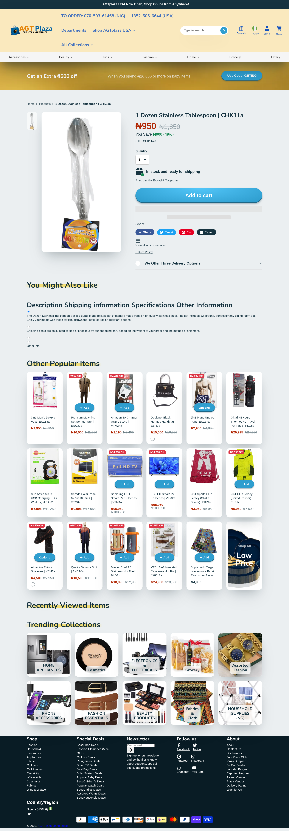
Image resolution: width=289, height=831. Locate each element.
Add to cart (198, 195)
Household (34, 749)
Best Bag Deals (87, 769)
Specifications (153, 305)
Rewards (241, 33)
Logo (31, 30)
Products (45, 103)
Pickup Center (236, 777)
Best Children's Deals (91, 781)
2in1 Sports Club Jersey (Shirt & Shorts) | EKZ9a (204, 482)
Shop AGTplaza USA (111, 30)
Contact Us (234, 749)
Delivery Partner (237, 785)
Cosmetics (96, 655)
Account (267, 30)
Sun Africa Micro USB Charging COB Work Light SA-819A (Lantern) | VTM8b (45, 482)
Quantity (141, 151)
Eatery (275, 57)
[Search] (223, 30)
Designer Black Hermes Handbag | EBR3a (164, 408)
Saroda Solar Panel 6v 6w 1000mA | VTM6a (85, 482)
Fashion (148, 57)
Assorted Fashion (240, 655)
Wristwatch (34, 777)
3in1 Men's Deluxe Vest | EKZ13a (45, 408)
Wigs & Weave (36, 789)
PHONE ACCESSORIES (49, 703)
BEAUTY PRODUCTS (144, 703)
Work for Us (234, 789)
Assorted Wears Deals (91, 793)
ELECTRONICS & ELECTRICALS (144, 655)
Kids (106, 57)
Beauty (64, 57)
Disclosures (234, 753)
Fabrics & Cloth (192, 703)
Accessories (17, 57)
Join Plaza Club (237, 757)
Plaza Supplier (236, 761)
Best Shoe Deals (88, 745)
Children (32, 765)
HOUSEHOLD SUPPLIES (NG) (240, 703)
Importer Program (238, 769)
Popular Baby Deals (90, 777)
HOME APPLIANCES (49, 655)
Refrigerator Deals (88, 761)
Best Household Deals (91, 797)
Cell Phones (35, 769)
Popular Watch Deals (90, 785)
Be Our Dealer (236, 765)
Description (45, 305)
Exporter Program (238, 773)
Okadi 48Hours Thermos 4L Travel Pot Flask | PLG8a (244, 408)
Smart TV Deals (87, 765)
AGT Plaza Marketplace (53, 825)
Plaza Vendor (235, 781)
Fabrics (31, 785)
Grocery (235, 57)
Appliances (34, 757)
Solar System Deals (89, 773)
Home (191, 57)
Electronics (34, 753)
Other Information (204, 305)
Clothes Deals (86, 757)
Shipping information (97, 305)
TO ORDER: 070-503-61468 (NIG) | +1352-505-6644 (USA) (117, 16)
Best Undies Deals (89, 789)
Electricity (33, 773)
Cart (279, 30)
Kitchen (32, 761)
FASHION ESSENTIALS (96, 703)
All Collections (75, 45)
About (230, 745)
